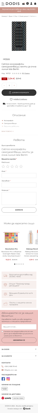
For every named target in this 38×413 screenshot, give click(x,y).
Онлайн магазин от (14, 408)
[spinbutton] (9, 85)
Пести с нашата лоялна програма (20, 304)
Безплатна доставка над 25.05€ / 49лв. (20, 276)
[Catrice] (6, 60)
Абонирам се (19, 340)
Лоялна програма (23, 3)
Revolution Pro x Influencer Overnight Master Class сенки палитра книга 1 (11, 254)
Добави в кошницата (20, 92)
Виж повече (7, 131)
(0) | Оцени (26, 73)
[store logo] (12, 3)
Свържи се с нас (10, 370)
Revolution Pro (11, 249)
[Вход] (31, 3)
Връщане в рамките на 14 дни (21, 294)
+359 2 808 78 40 (10, 366)
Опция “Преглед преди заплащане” (19, 285)
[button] (14, 85)
